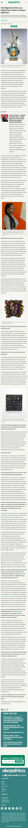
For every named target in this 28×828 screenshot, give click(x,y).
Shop (3, 791)
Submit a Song (5, 800)
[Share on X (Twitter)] (14, 26)
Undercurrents (16, 611)
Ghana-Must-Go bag (8, 517)
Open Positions (6, 802)
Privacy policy (5, 798)
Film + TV (4, 784)
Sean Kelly (13, 188)
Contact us (5, 797)
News (3, 781)
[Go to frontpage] (14, 2)
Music (3, 783)
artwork (3, 72)
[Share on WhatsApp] (16, 26)
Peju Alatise (15, 287)
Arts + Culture (5, 786)
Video (3, 788)
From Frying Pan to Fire (6, 596)
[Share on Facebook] (11, 26)
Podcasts (4, 789)
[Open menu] (2, 2)
